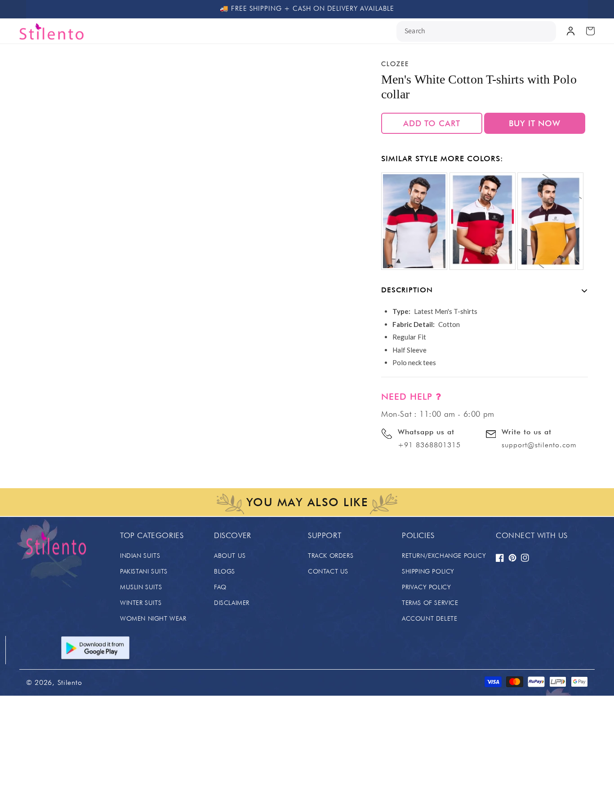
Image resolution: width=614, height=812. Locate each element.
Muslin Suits (141, 587)
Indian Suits (140, 555)
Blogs (224, 571)
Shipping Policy (428, 571)
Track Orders (330, 555)
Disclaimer (231, 602)
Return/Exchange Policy (444, 555)
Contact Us (328, 571)
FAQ (220, 587)
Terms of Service (430, 602)
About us (230, 555)
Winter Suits (140, 602)
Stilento (70, 682)
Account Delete (429, 618)
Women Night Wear (153, 618)
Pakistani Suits (144, 571)
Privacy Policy (426, 587)
